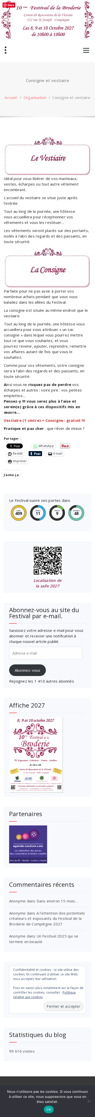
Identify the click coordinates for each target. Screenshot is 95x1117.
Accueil (10, 97)
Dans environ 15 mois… (57, 900)
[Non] (88, 1101)
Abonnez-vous (27, 670)
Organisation (35, 97)
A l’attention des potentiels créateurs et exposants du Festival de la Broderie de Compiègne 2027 (47, 918)
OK (48, 1109)
